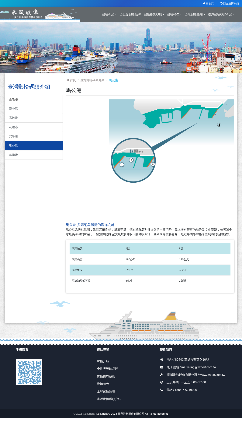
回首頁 (210, 3)
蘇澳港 (13, 154)
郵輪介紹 (103, 361)
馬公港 (13, 145)
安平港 (13, 136)
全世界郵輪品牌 (107, 368)
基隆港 (13, 99)
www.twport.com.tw (212, 374)
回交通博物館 (231, 3)
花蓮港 (13, 127)
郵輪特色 (103, 383)
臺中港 (13, 108)
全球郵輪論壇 (106, 391)
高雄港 (13, 117)
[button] (78, 159)
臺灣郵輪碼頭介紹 (109, 399)
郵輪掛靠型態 (106, 376)
